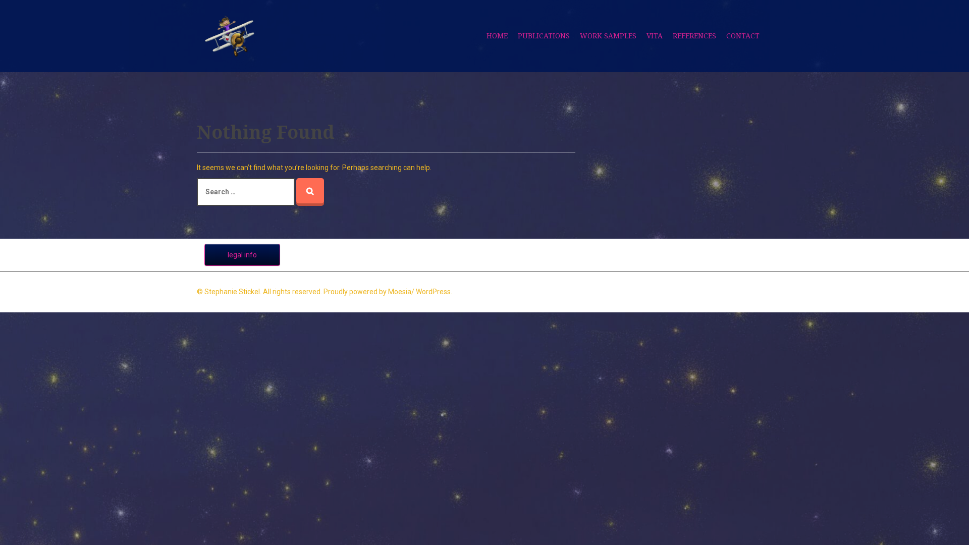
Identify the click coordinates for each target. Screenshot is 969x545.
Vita (655, 36)
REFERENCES (694, 36)
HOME (497, 36)
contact (743, 36)
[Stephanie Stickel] (229, 35)
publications (544, 36)
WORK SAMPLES (608, 36)
